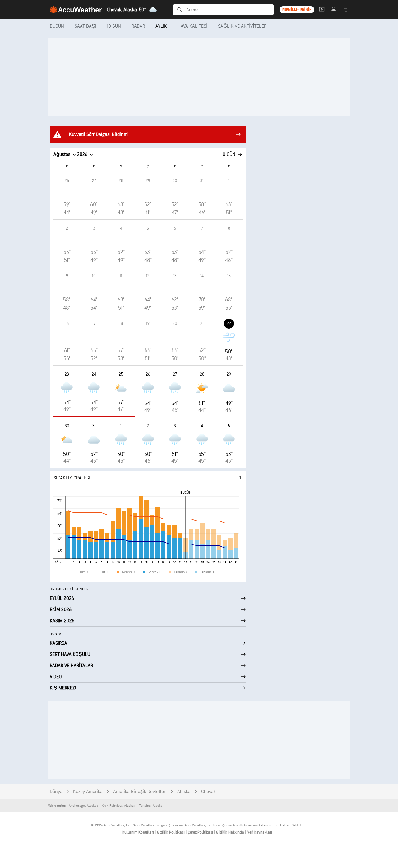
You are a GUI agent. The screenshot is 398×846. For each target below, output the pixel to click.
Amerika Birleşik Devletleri (140, 792)
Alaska (184, 792)
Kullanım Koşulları (138, 832)
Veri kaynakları (259, 832)
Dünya (56, 792)
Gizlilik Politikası (171, 832)
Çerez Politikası (201, 832)
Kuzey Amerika (88, 792)
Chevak (208, 792)
